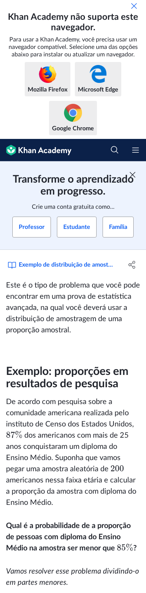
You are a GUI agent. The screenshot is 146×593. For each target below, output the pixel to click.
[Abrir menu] (135, 150)
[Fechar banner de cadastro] (132, 174)
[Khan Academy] (36, 150)
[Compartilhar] (132, 264)
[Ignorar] (134, 6)
